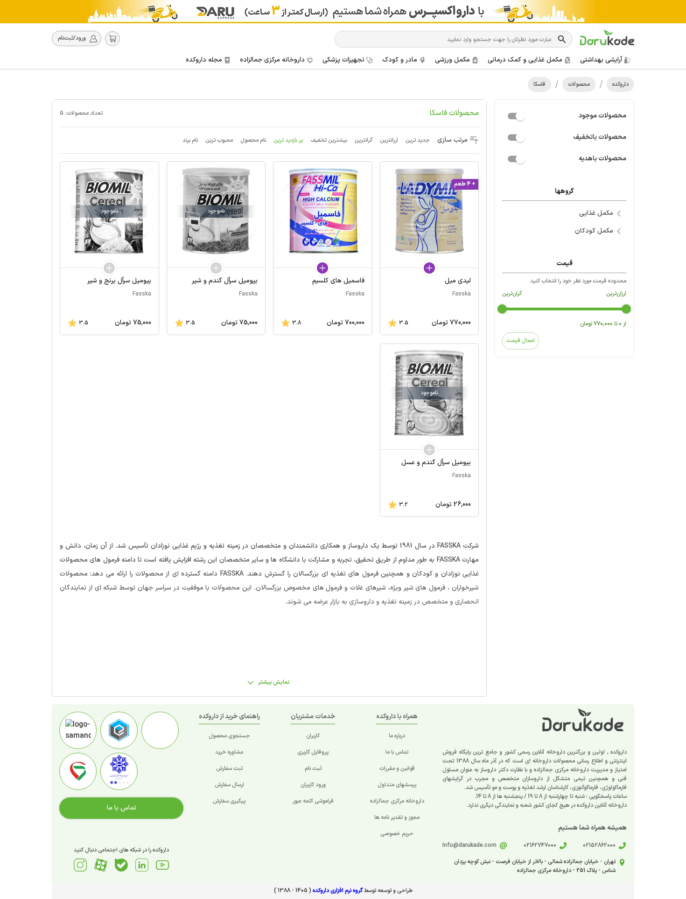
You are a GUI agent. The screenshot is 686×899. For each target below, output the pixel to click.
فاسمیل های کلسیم (338, 281)
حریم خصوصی (396, 834)
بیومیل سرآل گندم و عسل (436, 462)
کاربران (313, 736)
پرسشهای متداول (397, 785)
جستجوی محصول (229, 736)
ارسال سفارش (229, 785)
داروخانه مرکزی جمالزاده (397, 801)
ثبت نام (313, 768)
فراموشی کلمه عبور (313, 801)
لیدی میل (458, 281)
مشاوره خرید (229, 752)
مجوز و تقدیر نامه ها (397, 817)
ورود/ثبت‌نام (72, 38)
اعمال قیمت (520, 340)
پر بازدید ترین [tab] (288, 140)
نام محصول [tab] (253, 140)
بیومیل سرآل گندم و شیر (225, 281)
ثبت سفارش (229, 768)
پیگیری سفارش (229, 801)
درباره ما (397, 736)
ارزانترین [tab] (389, 140)
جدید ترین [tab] (418, 140)
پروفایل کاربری (313, 752)
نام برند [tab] (190, 140)
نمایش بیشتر (274, 682)
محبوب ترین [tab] (219, 140)
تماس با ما (396, 752)
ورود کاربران (313, 785)
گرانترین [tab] (363, 140)
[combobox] (447, 39)
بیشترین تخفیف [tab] (328, 140)
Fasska (461, 294)
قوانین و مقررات (397, 768)
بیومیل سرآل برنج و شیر (119, 281)
